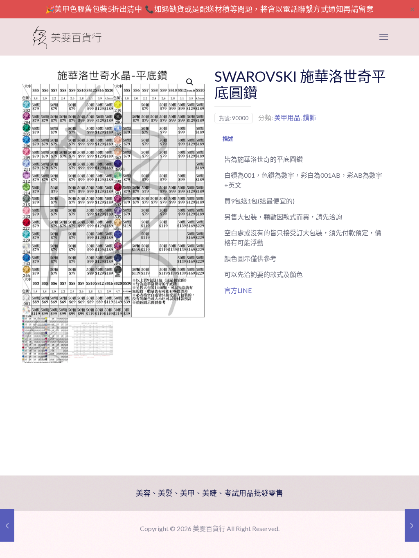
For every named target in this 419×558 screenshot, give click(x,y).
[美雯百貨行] (67, 36)
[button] (190, 82)
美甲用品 (287, 117)
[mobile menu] (384, 37)
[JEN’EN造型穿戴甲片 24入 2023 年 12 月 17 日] (7, 525)
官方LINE (238, 290)
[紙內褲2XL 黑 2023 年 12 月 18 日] (412, 525)
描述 (228, 138)
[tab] (227, 138)
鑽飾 (309, 117)
